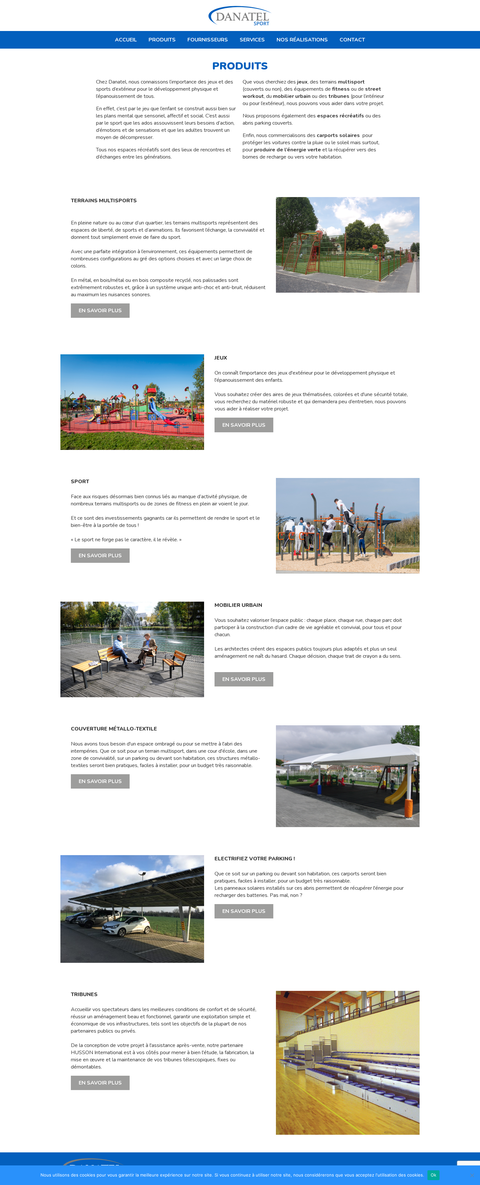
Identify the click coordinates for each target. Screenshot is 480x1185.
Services (252, 39)
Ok (434, 1174)
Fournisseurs (207, 39)
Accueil (126, 39)
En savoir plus (100, 310)
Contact (352, 39)
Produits (162, 39)
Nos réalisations (302, 39)
